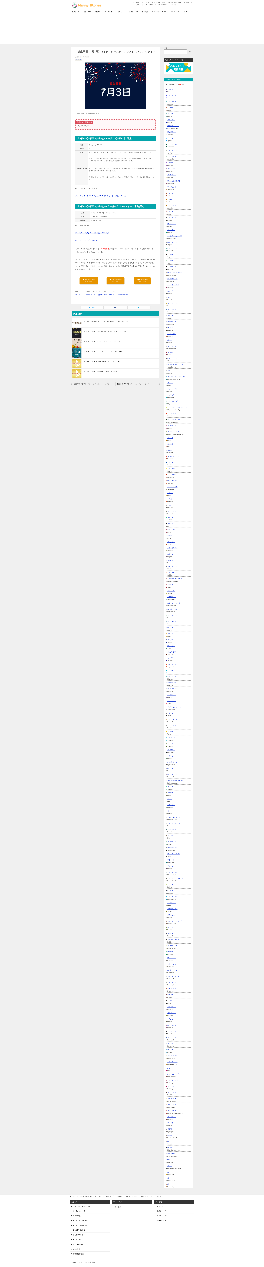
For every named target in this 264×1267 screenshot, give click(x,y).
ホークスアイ (171, 933)
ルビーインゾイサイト (174, 1074)
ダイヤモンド (171, 682)
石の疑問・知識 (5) (79, 1230)
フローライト (171, 841)
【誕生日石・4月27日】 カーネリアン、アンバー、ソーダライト (101, 341)
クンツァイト (171, 425)
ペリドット (171, 927)
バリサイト (171, 786)
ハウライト (171, 768)
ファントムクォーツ (173, 817)
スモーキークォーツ (173, 603)
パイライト (171, 792)
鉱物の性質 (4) (77, 1249)
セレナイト (171, 627)
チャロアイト (171, 695)
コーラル (170, 444)
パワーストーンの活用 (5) (81, 1206)
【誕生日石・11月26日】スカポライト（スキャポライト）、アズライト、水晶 (105, 321)
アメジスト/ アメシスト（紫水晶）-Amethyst (92, 233)
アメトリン (171, 168)
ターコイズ (171, 670)
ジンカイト (171, 542)
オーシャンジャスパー (174, 273)
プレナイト (171, 884)
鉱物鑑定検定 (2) (78, 1254)
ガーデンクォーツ (173, 346)
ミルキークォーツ (173, 964)
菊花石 (169, 1166)
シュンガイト (171, 505)
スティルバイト (172, 572)
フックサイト (171, 829)
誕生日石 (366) (78, 1244)
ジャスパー (171, 529)
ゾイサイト (171, 646)
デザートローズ (172, 719)
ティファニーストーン (174, 707)
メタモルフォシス (173, 976)
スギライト (171, 554)
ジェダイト (171, 517)
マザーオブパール (173, 945)
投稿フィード (161, 1211)
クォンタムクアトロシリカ (176, 377)
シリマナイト (171, 511)
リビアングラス (172, 1056)
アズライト (171, 120)
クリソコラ (171, 395)
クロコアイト (171, 413)
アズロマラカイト (173, 126)
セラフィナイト (172, 615)
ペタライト (171, 915)
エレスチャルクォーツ (174, 236)
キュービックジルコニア (175, 364)
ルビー (169, 1068)
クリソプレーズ (172, 401)
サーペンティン (172, 487)
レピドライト (171, 1092)
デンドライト (171, 725)
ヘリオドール (171, 903)
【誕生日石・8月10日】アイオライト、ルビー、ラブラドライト (101, 371)
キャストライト (172, 358)
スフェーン (171, 591)
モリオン (170, 1000)
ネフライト (171, 756)
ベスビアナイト (172, 909)
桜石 (168, 1141)
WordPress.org (162, 1220)
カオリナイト (171, 297)
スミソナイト (171, 597)
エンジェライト (172, 242)
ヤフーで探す (143, 280)
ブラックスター (172, 848)
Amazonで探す (116, 280)
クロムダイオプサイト (174, 419)
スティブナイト (172, 566)
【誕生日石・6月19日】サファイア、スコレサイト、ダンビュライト (102, 351)
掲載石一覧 (75, 12)
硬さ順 (131, 12)
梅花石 (169, 1147)
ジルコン (170, 535)
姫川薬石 (170, 1135)
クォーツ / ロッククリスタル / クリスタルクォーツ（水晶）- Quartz (100, 196)
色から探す (87, 12)
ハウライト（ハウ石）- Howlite (87, 240)
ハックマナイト (172, 774)
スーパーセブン (172, 609)
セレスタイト (171, 621)
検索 (165, 48)
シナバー (170, 499)
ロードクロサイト (173, 1111)
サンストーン (171, 474)
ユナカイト (171, 1019)
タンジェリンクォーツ (174, 664)
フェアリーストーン (173, 823)
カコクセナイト (172, 303)
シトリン (170, 493)
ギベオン (170, 370)
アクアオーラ (171, 95)
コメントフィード (163, 1216)
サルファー (171, 468)
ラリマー (170, 1049)
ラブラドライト (172, 1043)
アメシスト (171, 162)
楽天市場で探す (90, 280)
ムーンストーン (172, 970)
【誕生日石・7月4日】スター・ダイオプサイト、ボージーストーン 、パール (138, 384)
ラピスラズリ (171, 1037)
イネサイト (171, 211)
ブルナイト (171, 866)
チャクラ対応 (109, 12)
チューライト (171, 701)
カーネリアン (171, 334)
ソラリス (170, 633)
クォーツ (170, 383)
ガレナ (169, 340)
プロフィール (175, 12)
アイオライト (171, 89)
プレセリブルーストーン (175, 878)
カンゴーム (171, 327)
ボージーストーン (173, 939)
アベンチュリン (172, 144)
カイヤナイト (171, 291)
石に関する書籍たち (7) (80, 1225)
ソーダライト (171, 640)
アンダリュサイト (173, 187)
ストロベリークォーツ (174, 578)
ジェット (170, 523)
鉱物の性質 (144, 12)
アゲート (170, 107)
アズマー (170, 113)
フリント (170, 835)
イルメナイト (171, 217)
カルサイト (171, 315)
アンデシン (171, 193)
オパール (170, 260)
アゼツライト (171, 132)
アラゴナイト (171, 175)
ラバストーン (171, 1031)
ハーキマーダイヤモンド (175, 780)
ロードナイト (171, 1117)
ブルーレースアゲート (174, 872)
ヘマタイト (171, 890)
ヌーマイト (171, 750)
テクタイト (171, 713)
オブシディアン (172, 266)
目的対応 (98, 12)
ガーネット (171, 352)
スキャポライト (172, 548)
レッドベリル (171, 1086)
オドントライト (172, 248)
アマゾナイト (171, 156)
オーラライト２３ (173, 285)
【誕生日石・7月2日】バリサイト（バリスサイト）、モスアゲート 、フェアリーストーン (94, 384)
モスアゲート (171, 982)
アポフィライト (172, 150)
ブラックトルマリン (173, 854)
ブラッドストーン (173, 860)
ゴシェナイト (171, 450)
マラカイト (171, 952)
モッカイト (171, 994)
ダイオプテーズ (172, 676)
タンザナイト (171, 658)
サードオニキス (172, 481)
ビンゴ (185, 12)
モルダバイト (171, 1013)
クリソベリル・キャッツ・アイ (177, 407)
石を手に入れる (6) (79, 1235)
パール (169, 799)
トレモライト (171, 744)
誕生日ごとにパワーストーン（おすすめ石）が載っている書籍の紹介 (101, 295)
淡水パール (171, 1153)
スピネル (170, 585)
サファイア (171, 462)
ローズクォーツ (172, 1104)
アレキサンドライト (173, 181)
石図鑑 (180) (77, 1239)
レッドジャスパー (173, 1080)
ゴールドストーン (173, 456)
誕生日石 (78, 60)
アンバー (170, 199)
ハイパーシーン (172, 762)
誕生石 (120, 12)
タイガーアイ (171, 652)
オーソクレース (172, 279)
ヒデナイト (171, 805)
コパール (170, 438)
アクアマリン (171, 101)
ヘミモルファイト (173, 896)
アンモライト (171, 205)
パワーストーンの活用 (159, 12)
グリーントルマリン (173, 431)
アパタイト (171, 138)
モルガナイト (171, 1007)
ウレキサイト (171, 224)
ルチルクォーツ (172, 1062)
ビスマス (170, 811)
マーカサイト (171, 958)
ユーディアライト (173, 1025)
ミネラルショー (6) (79, 1211)
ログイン (160, 1206)
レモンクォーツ (172, 1098)
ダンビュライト (172, 688)
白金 (168, 1160)
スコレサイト (171, 560)
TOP (86, 1196)
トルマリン (171, 737)
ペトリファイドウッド (174, 921)
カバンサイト (171, 309)
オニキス (170, 254)
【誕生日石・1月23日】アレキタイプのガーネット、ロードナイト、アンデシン (106, 331)
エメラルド (171, 230)
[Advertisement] (132, 29)
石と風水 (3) (77, 1216)
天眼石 (169, 1129)
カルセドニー (171, 321)
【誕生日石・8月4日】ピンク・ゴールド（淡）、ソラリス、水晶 (101, 361)
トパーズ (170, 731)
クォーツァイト (172, 389)
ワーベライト (171, 1123)
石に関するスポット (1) (80, 1220)
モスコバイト (171, 988)
